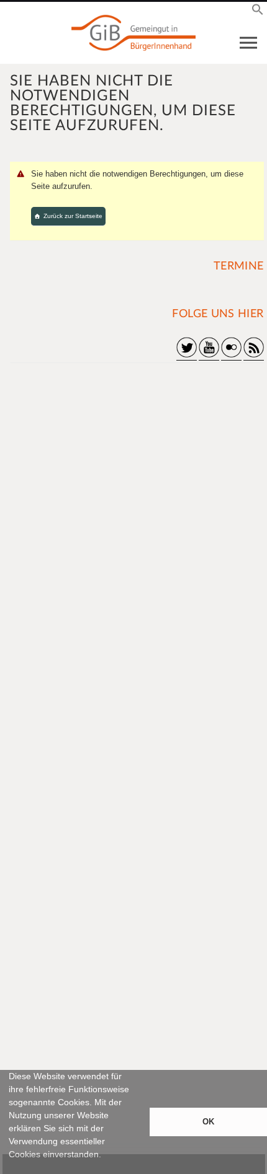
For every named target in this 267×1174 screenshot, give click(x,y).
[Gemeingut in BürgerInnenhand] (133, 32)
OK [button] (208, 1122)
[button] (10, 1168)
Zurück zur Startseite (72, 215)
